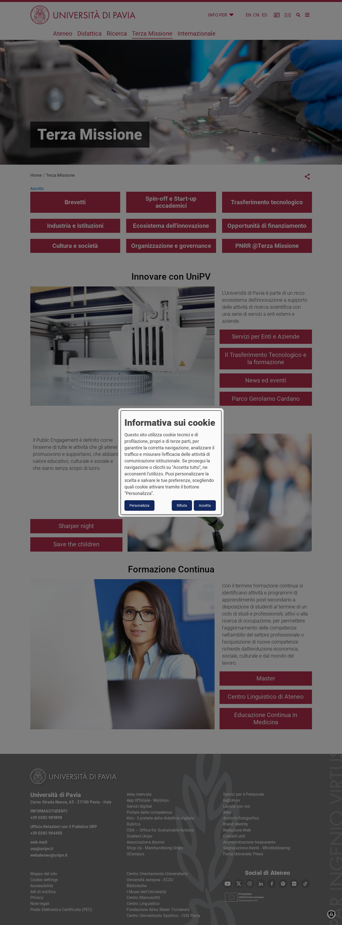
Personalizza (139, 505)
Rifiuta (182, 505)
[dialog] (171, 463)
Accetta (205, 505)
